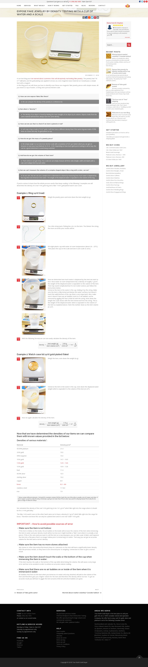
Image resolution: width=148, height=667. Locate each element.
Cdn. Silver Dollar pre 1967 (114, 150)
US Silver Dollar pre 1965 (113, 159)
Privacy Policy (60, 646)
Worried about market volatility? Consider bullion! (121, 55)
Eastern (99, 628)
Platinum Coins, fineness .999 (115, 157)
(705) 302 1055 (27, 616)
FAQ (77, 5)
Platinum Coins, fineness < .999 (115, 155)
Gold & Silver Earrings (112, 185)
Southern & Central (108, 635)
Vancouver (107, 638)
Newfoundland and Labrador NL (105, 624)
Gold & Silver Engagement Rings (116, 192)
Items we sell (60, 642)
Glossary (59, 636)
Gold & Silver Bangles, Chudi (114, 171)
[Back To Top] (139, 657)
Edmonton (118, 635)
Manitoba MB (105, 633)
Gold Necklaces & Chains (113, 187)
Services (27, 5)
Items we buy (60, 640)
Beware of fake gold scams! (119, 85)
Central (105, 631)
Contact (102, 5)
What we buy (39, 5)
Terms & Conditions (63, 644)
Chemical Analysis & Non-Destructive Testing (71, 616)
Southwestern (113, 631)
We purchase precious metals (66, 614)
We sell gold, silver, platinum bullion (68, 622)
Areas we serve (61, 638)
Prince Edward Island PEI (103, 626)
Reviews (92, 5)
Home (19, 5)
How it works (53, 5)
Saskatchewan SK (117, 633)
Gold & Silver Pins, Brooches (114, 180)
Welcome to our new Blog (121, 112)
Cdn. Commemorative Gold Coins (116, 148)
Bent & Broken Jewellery (113, 173)
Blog (84, 5)
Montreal (120, 628)
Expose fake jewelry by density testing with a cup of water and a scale (121, 71)
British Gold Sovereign (113, 152)
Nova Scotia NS (121, 624)
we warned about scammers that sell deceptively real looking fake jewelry (57, 78)
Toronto (97, 633)
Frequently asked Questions (65, 633)
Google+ (19, 643)
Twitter (19, 647)
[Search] (129, 45)
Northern (122, 631)
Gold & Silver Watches (113, 178)
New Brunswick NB (117, 626)
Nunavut (114, 638)
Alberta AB (126, 633)
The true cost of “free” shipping (120, 100)
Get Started (67, 5)
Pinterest (20, 645)
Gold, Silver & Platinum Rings (115, 183)
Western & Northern (109, 628)
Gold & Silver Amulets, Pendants (116, 168)
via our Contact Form (28, 614)
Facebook (20, 641)
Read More (127, 37)
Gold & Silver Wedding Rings (115, 190)
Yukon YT (108, 640)
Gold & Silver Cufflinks (113, 175)
